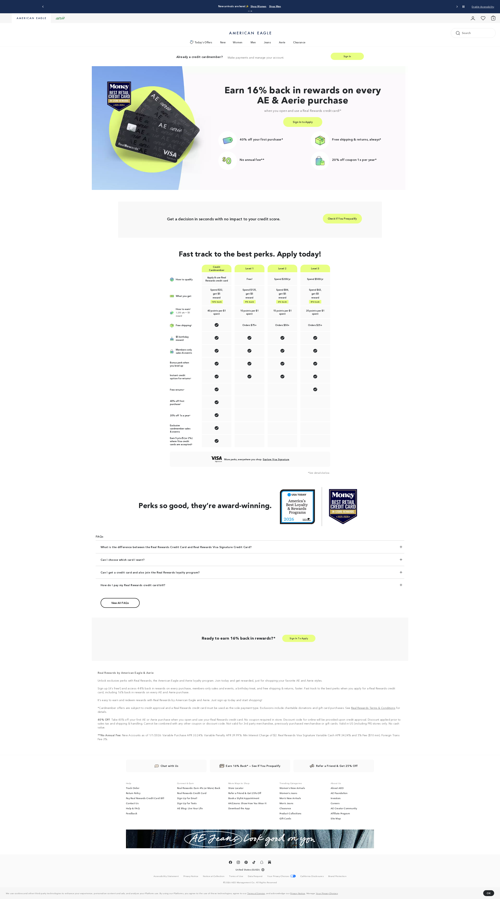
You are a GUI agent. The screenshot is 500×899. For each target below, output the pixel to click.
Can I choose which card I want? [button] (123, 560)
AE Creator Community (344, 808)
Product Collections (290, 813)
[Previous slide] (43, 7)
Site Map (336, 818)
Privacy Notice (297, 893)
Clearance (299, 42)
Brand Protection (337, 876)
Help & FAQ (133, 808)
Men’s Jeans (286, 803)
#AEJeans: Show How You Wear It (247, 803)
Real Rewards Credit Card (191, 793)
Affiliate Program (340, 813)
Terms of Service (256, 893)
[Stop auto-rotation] (463, 6)
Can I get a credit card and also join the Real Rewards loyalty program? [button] (150, 572)
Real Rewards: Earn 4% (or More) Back (198, 788)
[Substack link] (269, 862)
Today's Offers (203, 42)
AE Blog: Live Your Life (190, 808)
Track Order (132, 788)
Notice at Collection (213, 876)
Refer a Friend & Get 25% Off (244, 793)
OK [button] (489, 893)
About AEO (337, 788)
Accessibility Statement (166, 876)
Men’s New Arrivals (290, 798)
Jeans (267, 42)
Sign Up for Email (187, 798)
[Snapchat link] (261, 862)
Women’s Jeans (288, 793)
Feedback (131, 813)
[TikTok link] (253, 862)
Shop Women (258, 6)
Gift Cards (285, 818)
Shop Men (275, 6)
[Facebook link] (230, 862)
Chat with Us (170, 766)
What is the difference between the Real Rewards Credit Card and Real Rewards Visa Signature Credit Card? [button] (176, 547)
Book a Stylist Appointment (243, 798)
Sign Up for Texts (186, 803)
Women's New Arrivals (292, 788)
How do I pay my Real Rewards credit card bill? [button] (133, 585)
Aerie (282, 42)
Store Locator (235, 788)
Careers (335, 803)
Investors (336, 798)
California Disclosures (312, 876)
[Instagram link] (238, 862)
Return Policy (133, 793)
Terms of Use (236, 876)
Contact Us (132, 803)
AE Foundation (339, 793)
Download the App (239, 808)
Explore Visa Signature (276, 459)
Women (238, 42)
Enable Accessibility (483, 6)
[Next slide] (457, 7)
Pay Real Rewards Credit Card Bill (145, 798)
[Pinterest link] (246, 862)
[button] (248, 11)
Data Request (255, 876)
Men (253, 42)
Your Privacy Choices (327, 893)
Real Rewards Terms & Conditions (373, 708)
